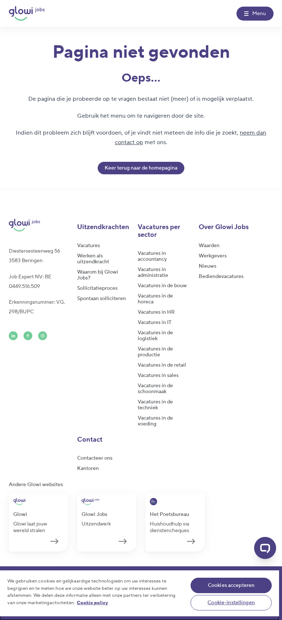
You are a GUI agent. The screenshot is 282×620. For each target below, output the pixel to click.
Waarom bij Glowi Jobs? (97, 275)
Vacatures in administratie (153, 272)
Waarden (209, 246)
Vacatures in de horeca (155, 299)
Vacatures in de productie (155, 352)
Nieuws (207, 266)
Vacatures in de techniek (155, 405)
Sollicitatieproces (97, 288)
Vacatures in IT (154, 322)
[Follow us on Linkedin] (13, 335)
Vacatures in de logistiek (155, 336)
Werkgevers (213, 256)
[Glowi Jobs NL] (27, 13)
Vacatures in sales (158, 375)
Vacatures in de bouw (162, 286)
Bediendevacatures (221, 276)
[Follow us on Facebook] (28, 335)
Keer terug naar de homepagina (141, 168)
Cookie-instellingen (231, 602)
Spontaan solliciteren (101, 299)
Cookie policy (92, 603)
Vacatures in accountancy (152, 256)
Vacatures (88, 246)
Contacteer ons (94, 458)
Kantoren (88, 468)
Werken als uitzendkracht (93, 259)
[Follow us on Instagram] (42, 335)
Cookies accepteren (231, 585)
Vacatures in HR (156, 312)
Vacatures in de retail (162, 365)
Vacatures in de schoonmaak (155, 389)
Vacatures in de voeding (155, 421)
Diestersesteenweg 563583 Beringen (34, 256)
